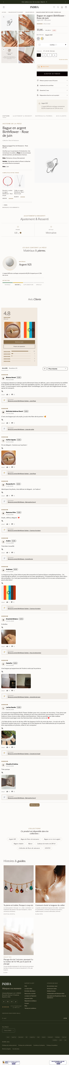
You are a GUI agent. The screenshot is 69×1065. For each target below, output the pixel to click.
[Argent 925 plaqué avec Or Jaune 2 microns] (42, 38)
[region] (34, 271)
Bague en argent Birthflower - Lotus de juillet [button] (21, 429)
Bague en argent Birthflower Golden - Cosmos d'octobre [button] (24, 530)
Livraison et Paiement (30, 996)
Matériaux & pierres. (44, 116)
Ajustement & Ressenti (22, 116)
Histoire (6, 116)
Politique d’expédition (52, 1045)
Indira (8, 1041)
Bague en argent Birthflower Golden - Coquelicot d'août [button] (24, 753)
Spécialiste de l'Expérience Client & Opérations (56, 996)
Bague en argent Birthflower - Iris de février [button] (20, 559)
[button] (4, 7)
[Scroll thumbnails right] (32, 329)
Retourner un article (30, 993)
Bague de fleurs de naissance (30, 839)
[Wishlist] (54, 7)
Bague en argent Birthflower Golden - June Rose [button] (22, 401)
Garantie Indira (29, 998)
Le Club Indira (28, 988)
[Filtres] (45, 368)
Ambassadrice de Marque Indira (55, 993)
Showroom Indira (52, 988)
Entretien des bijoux (30, 991)
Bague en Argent (7, 146)
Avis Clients (61, 116)
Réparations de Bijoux (30, 1001)
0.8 (17, 233)
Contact (27, 1003)
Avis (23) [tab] (5, 368)
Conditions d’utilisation (39, 1045)
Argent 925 (12, 839)
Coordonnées (15, 1049)
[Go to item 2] (29, 330)
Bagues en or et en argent (16, 12)
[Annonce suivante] (65, 2)
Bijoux (30, 843)
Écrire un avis (19, 342)
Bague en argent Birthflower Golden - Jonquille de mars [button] (24, 697)
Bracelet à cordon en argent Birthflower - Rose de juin (8, 193)
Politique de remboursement (9, 1045)
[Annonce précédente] (3, 2)
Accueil (4, 12)
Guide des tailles (63, 59)
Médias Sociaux (51, 991)
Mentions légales (6, 1049)
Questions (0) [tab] (13, 368)
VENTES (47, 848)
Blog (26, 1005)
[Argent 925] (38, 38)
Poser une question (19, 346)
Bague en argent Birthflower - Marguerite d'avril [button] (22, 502)
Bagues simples (30, 12)
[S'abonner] (65, 1018)
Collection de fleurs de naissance (29, 848)
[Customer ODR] (58, 1062)
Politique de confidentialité (25, 1045)
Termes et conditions (30, 1008)
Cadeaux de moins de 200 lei (46, 843)
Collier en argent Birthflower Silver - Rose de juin (19, 192)
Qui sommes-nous (52, 986)
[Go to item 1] (12, 330)
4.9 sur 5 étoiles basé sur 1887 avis (16, 1006)
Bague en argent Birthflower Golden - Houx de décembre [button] (24, 652)
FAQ (26, 986)
